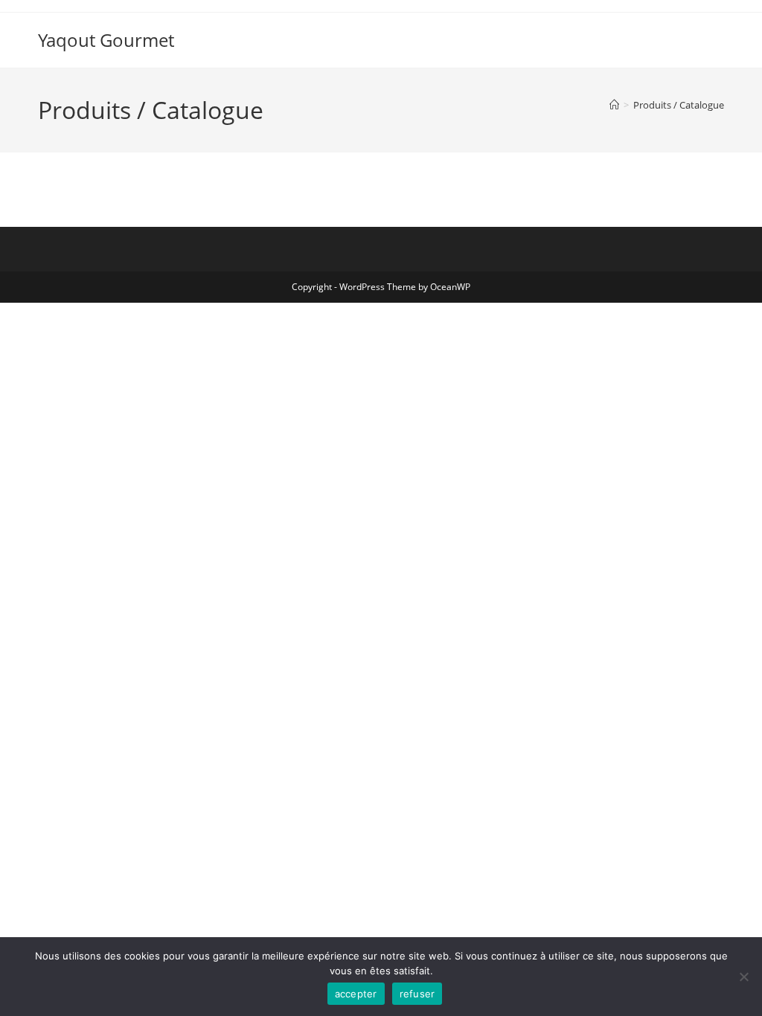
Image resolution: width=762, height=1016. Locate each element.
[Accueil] (614, 105)
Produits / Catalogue (678, 105)
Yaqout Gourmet (106, 40)
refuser (417, 994)
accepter (356, 994)
